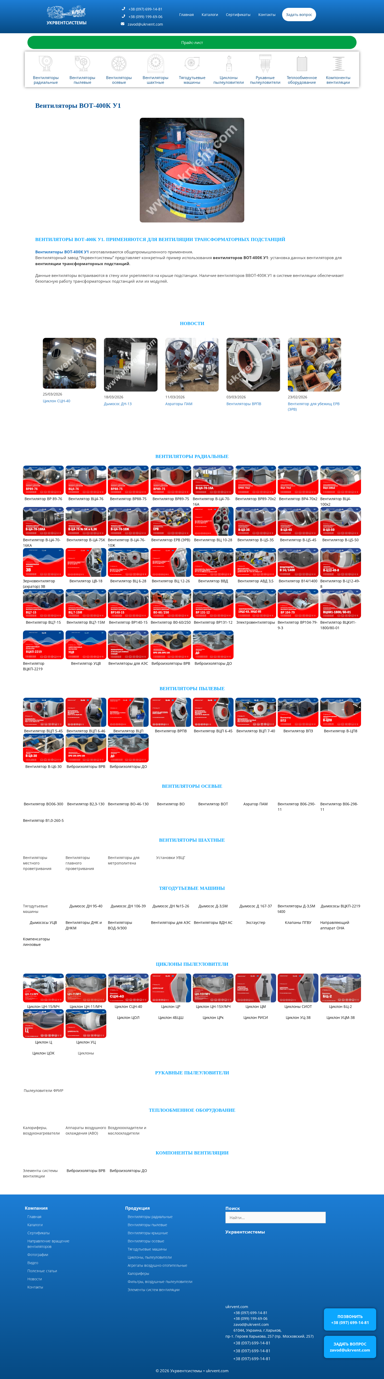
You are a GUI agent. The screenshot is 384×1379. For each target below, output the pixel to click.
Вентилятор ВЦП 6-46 (86, 730)
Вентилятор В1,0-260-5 (43, 839)
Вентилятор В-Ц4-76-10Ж (127, 542)
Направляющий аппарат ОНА (334, 944)
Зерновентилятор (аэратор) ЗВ (39, 583)
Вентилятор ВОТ (213, 803)
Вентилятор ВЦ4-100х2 (335, 501)
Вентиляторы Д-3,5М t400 (296, 928)
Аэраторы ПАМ (179, 403)
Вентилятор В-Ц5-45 (298, 539)
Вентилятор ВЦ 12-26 (171, 580)
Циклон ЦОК (43, 1072)
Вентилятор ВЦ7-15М (86, 622)
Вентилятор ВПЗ (298, 730)
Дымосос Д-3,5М (213, 925)
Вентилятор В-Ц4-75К (86, 539)
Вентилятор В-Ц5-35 (255, 539)
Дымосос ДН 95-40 (85, 925)
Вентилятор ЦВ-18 (85, 580)
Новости (34, 1298)
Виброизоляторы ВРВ (171, 663)
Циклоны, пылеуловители (150, 1276)
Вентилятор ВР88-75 (128, 498)
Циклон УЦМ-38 (341, 1036)
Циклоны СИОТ (298, 1025)
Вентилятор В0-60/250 (171, 622)
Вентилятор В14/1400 (298, 580)
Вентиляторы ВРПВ (243, 403)
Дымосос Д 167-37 (256, 925)
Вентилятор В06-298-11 (339, 806)
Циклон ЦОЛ (128, 1036)
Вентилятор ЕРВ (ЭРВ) (170, 539)
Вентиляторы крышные (148, 1251)
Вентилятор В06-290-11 (297, 806)
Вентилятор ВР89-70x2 (255, 498)
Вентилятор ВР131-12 (213, 622)
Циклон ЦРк (213, 1036)
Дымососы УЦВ (43, 941)
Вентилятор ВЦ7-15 (43, 622)
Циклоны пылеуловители (228, 80)
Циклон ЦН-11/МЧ (86, 1025)
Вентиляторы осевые (119, 80)
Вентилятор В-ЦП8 (340, 730)
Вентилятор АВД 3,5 (256, 580)
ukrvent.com (236, 1325)
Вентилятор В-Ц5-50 (340, 539)
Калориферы (138, 1292)
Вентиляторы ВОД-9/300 (120, 944)
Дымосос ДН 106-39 (128, 925)
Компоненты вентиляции (338, 80)
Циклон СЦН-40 (56, 400)
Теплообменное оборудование (302, 80)
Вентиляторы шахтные (155, 80)
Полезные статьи (42, 1289)
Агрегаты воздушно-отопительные (157, 1284)
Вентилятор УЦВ (86, 663)
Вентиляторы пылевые (82, 80)
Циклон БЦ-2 (340, 1025)
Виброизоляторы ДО (213, 663)
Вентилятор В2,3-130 (85, 803)
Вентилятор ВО (171, 803)
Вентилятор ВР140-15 (128, 622)
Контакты (267, 14)
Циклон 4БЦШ (170, 1036)
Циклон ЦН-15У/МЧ (213, 1025)
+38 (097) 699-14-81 (145, 9)
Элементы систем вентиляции (153, 1308)
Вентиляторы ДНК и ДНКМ (84, 944)
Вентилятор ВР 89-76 (43, 498)
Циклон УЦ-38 (298, 1036)
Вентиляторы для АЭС (128, 663)
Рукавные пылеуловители (265, 80)
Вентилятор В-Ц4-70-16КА (42, 542)
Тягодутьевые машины (192, 80)
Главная (186, 14)
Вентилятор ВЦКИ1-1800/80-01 (338, 625)
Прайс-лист (192, 42)
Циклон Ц (43, 1061)
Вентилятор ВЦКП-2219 (33, 666)
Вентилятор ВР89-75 (171, 498)
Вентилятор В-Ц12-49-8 (340, 583)
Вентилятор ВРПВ (171, 730)
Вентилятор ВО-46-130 (128, 803)
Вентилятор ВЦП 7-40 (255, 730)
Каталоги (210, 14)
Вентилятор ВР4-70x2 (298, 498)
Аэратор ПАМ (255, 803)
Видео (32, 1281)
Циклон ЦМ (256, 1025)
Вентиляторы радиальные (46, 80)
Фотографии (37, 1273)
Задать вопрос (299, 14)
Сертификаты (238, 14)
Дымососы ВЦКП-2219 (340, 925)
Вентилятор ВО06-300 (43, 828)
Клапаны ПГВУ (298, 941)
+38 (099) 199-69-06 (145, 16)
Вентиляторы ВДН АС (213, 941)
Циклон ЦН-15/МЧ (43, 1025)
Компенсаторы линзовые (36, 961)
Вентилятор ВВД (213, 580)
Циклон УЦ (86, 1061)
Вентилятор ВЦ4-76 (85, 498)
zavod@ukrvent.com (145, 24)
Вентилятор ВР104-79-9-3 (298, 625)
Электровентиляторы (255, 622)
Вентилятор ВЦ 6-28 (128, 580)
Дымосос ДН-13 (118, 403)
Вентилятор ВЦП (128, 730)
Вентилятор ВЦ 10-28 (213, 539)
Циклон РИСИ (255, 1036)
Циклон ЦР (170, 1025)
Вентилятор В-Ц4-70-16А (211, 501)
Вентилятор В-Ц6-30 (43, 766)
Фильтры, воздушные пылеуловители (160, 1300)
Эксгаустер (255, 941)
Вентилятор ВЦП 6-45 (213, 730)
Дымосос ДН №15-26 (171, 925)
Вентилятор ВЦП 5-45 (43, 730)
